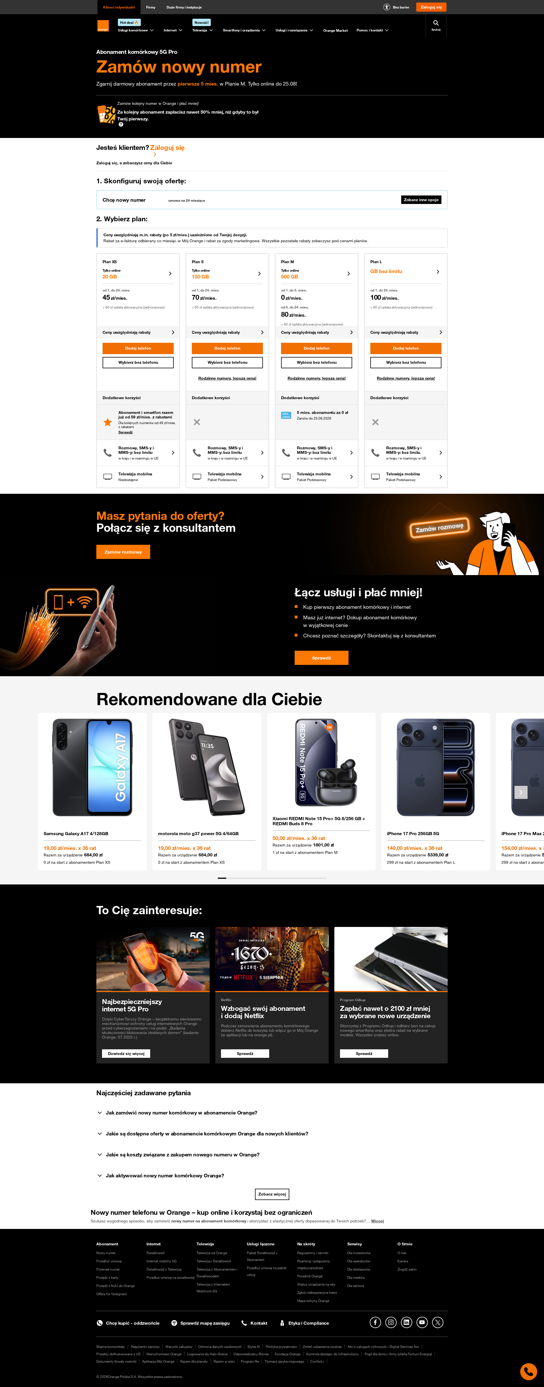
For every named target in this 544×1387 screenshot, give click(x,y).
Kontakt (258, 1323)
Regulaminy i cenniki (312, 1252)
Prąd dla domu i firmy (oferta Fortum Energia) (398, 1354)
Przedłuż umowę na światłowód (170, 1277)
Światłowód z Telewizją (163, 1269)
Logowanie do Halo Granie (207, 1354)
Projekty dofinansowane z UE (118, 1354)
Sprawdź (125, 432)
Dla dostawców (358, 1269)
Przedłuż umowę (109, 1261)
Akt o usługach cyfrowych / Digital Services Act (383, 1346)
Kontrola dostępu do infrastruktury (332, 1354)
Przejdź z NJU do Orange (115, 1285)
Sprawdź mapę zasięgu (205, 1323)
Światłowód (155, 1252)
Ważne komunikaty (110, 1346)
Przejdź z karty (107, 1277)
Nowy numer (106, 1252)
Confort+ (317, 1361)
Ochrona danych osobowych (220, 1346)
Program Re (250, 1361)
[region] (272, 796)
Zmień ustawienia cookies (322, 1346)
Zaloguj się (167, 148)
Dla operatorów (358, 1261)
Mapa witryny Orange (313, 1300)
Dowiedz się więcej (126, 1053)
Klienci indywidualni (119, 7)
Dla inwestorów (359, 1252)
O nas (402, 1252)
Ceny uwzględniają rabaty (126, 332)
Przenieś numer (108, 1269)
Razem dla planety (194, 1361)
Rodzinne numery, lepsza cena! (227, 378)
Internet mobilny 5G (161, 1261)
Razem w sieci (224, 1361)
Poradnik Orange (309, 1276)
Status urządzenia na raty (316, 1284)
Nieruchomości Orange (163, 1354)
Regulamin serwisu (145, 1346)
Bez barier (401, 7)
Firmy (150, 7)
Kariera (403, 1261)
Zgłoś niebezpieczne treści (317, 1292)
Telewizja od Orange (212, 1252)
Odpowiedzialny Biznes (251, 1354)
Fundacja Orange (287, 1354)
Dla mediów (356, 1277)
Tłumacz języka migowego (284, 1361)
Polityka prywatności (281, 1346)
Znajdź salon (407, 1269)
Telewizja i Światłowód (214, 1261)
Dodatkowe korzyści (122, 397)
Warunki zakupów (178, 1346)
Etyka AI (254, 1346)
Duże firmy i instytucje (184, 7)
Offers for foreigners (111, 1294)
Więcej (377, 1221)
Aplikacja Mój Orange (158, 1361)
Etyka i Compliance (308, 1323)
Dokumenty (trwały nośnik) (116, 1361)
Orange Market (335, 30)
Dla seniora (355, 1285)
